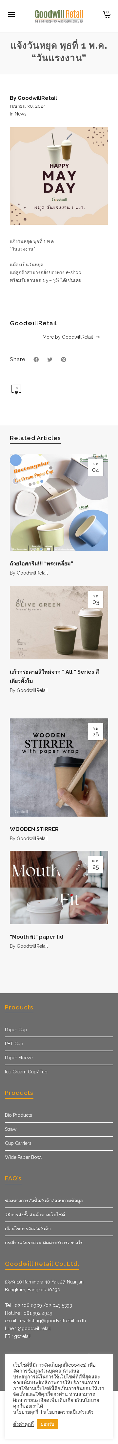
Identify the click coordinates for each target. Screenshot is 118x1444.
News (21, 113)
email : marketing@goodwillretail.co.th (45, 1320)
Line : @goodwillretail (28, 1328)
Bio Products (18, 1115)
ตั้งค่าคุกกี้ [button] (23, 1424)
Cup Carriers (18, 1143)
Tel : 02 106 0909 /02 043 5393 (38, 1305)
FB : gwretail (18, 1336)
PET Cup (14, 1043)
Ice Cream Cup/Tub (26, 1071)
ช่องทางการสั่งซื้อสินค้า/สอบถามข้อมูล (44, 1200)
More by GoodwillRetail (68, 337)
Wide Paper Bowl (23, 1157)
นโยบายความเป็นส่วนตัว (68, 1412)
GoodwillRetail (32, 573)
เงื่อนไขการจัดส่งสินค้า (28, 1228)
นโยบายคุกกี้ (25, 1412)
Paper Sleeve (18, 1057)
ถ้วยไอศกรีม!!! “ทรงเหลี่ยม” (41, 564)
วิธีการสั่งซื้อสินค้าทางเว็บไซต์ (35, 1214)
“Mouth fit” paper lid (36, 937)
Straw (10, 1129)
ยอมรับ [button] (47, 1424)
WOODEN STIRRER (34, 829)
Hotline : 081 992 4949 (28, 1313)
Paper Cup (16, 1029)
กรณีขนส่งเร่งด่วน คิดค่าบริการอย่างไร (44, 1242)
